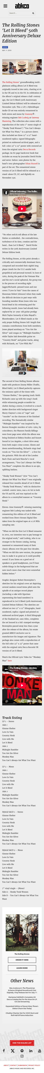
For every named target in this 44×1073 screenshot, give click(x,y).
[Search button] (33, 13)
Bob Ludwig (23, 118)
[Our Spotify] (22, 1050)
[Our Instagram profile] (22, 1056)
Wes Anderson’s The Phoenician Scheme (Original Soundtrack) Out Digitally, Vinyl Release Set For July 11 (22, 990)
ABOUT (6, 1065)
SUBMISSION (22, 1065)
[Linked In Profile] (31, 1050)
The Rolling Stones (10, 82)
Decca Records (29, 149)
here (10, 661)
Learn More (22, 968)
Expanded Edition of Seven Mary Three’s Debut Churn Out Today (22, 1007)
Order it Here (22, 960)
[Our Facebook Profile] (3, 1050)
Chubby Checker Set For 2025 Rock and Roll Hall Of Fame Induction (22, 1014)
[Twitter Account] (12, 1051)
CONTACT (13, 1065)
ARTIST (5, 47)
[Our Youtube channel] (40, 1050)
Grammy (29, 114)
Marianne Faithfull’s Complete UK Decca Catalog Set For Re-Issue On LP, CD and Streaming (22, 999)
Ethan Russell (31, 164)
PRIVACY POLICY (34, 1065)
